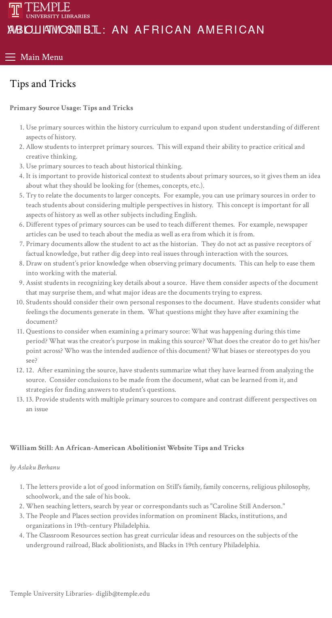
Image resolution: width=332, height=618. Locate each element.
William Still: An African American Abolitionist (136, 28)
